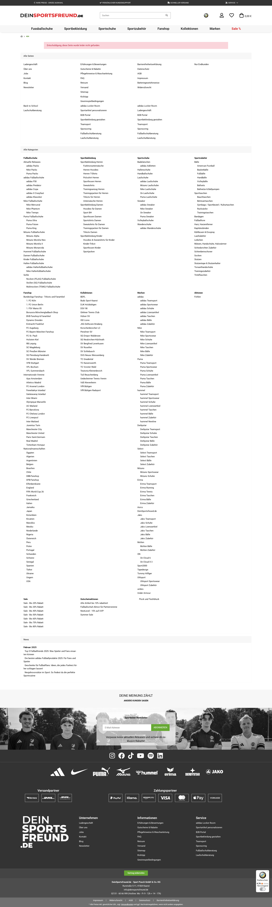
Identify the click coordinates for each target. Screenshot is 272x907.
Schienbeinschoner (203, 251)
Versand (84, 87)
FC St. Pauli (31, 336)
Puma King (31, 228)
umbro (140, 589)
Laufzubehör (200, 236)
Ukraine (30, 573)
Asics (140, 507)
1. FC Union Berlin (34, 304)
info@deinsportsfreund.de (136, 889)
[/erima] (170, 771)
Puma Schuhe (146, 371)
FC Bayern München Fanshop (40, 332)
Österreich (31, 538)
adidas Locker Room (90, 106)
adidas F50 (31, 181)
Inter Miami (31, 398)
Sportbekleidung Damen (91, 205)
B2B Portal (85, 115)
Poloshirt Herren (91, 177)
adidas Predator (33, 185)
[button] (232, 3)
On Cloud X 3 (146, 562)
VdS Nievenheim (88, 382)
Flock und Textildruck (149, 599)
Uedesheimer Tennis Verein (93, 378)
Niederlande (32, 530)
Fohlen (197, 297)
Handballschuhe (145, 173)
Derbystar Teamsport (150, 429)
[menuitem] (42, 28)
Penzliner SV (86, 332)
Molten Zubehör (147, 550)
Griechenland (32, 499)
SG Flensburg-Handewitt (37, 355)
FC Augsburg (32, 328)
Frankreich (31, 495)
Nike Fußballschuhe (33, 201)
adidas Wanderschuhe (150, 228)
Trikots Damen (90, 232)
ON (138, 554)
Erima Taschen (147, 495)
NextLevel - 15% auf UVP (92, 611)
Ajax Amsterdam (34, 378)
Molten (140, 542)
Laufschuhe (142, 177)
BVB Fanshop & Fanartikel (38, 316)
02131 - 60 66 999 (119, 893)
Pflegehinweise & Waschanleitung (96, 73)
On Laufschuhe (147, 193)
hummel (141, 390)
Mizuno (140, 468)
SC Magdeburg (33, 347)
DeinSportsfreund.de (147, 511)
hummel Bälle (146, 413)
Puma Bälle (145, 382)
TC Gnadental (86, 359)
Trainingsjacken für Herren (95, 193)
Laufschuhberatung (33, 110)
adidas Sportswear (149, 304)
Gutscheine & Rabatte (90, 69)
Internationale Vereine (34, 374)
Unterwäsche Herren (93, 201)
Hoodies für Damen (92, 209)
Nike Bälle (145, 351)
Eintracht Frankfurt (35, 324)
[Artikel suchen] (167, 15)
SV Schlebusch (87, 351)
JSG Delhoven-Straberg (91, 324)
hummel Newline (148, 421)
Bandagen (199, 216)
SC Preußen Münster (36, 351)
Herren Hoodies (90, 170)
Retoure (84, 83)
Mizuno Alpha (32, 236)
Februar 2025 (30, 647)
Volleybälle (202, 181)
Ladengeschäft (30, 64)
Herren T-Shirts (90, 173)
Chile (28, 472)
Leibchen (198, 240)
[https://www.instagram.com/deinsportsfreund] (112, 756)
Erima (140, 480)
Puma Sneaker (147, 216)
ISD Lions (85, 320)
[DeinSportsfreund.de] (52, 15)
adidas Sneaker (147, 205)
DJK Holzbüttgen (88, 304)
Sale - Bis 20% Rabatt (33, 603)
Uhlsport (141, 577)
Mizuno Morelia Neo (36, 240)
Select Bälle (145, 460)
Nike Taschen (146, 347)
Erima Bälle (145, 499)
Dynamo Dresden (34, 320)
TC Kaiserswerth (88, 363)
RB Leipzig (31, 343)
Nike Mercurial (33, 205)
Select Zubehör (147, 464)
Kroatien (30, 519)
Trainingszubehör (202, 271)
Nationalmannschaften (34, 448)
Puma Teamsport (148, 363)
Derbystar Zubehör (149, 445)
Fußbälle (201, 173)
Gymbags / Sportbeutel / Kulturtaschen (215, 205)
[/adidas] (57, 771)
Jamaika (30, 507)
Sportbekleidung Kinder (91, 236)
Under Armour (144, 593)
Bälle (196, 162)
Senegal (30, 562)
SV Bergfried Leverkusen (92, 343)
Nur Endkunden (201, 64)
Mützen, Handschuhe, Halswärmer (210, 244)
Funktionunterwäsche (93, 166)
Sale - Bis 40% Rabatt (33, 611)
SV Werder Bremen (35, 359)
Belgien (29, 464)
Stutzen (197, 259)
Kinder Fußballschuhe (34, 259)
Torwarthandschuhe (203, 267)
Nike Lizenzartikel (148, 343)
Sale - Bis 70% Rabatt (33, 622)
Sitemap (84, 92)
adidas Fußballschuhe (34, 177)
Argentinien (31, 460)
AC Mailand (31, 406)
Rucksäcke (202, 209)
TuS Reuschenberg (89, 374)
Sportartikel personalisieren (93, 110)
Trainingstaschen (205, 212)
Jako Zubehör (146, 538)
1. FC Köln (31, 300)
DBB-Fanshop (32, 476)
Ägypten (30, 452)
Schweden (31, 554)
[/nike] (79, 771)
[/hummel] (147, 772)
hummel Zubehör (148, 417)
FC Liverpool (32, 417)
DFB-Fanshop (32, 480)
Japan (29, 511)
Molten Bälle (146, 546)
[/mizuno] (123, 771)
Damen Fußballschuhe (34, 255)
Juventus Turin (33, 425)
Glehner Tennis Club (89, 312)
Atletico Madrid (33, 382)
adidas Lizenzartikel (149, 312)
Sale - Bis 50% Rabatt (33, 614)
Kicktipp (84, 96)
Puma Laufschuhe (148, 197)
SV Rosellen (86, 347)
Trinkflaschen (200, 275)
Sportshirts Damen (92, 220)
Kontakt (27, 78)
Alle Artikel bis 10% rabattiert (94, 603)
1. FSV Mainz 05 (34, 308)
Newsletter (29, 87)
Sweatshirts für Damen (94, 224)
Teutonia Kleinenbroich (91, 371)
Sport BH (87, 212)
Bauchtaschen (204, 197)
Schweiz (30, 558)
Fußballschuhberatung (90, 133)
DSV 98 (83, 308)
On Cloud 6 (145, 558)
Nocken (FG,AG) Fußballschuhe (41, 279)
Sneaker (141, 201)
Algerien (30, 456)
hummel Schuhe (147, 402)
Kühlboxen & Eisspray (204, 232)
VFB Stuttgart (32, 363)
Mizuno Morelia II (34, 244)
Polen (29, 546)
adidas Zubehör (147, 324)
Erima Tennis (146, 491)
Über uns (28, 69)
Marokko (30, 523)
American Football (206, 166)
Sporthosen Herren (92, 181)
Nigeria (29, 534)
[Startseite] (22, 36)
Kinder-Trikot (89, 244)
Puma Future (32, 224)
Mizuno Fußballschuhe (34, 232)
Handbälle (202, 177)
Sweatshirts (88, 185)
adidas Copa (32, 189)
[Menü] (267, 872)
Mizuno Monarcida (35, 247)
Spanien (30, 565)
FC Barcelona (32, 409)
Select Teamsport (148, 452)
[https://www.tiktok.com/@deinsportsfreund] (130, 756)
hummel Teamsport (149, 394)
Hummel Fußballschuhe (35, 251)
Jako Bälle (145, 534)
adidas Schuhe (147, 308)
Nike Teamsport (147, 332)
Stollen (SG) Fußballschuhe (39, 282)
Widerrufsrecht (144, 87)
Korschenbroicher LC (90, 328)
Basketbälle (202, 170)
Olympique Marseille (36, 402)
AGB (139, 73)
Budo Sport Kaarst (89, 300)
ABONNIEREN (160, 727)
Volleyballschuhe (145, 220)
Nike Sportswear (148, 336)
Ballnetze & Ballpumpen (208, 189)
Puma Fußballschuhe (33, 216)
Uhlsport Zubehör (148, 585)
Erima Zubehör (147, 503)
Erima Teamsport (148, 484)
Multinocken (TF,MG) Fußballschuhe (43, 286)
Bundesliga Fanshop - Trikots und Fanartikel (44, 297)
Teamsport (85, 124)
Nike (139, 328)
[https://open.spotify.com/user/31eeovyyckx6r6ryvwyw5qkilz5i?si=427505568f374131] (151, 756)
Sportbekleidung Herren (91, 162)
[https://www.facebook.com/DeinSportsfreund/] (121, 756)
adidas (140, 297)
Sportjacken (89, 251)
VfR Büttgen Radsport (90, 390)
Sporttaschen (200, 193)
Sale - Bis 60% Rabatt (33, 618)
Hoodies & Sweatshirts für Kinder (99, 240)
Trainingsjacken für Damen (96, 228)
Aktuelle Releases (32, 162)
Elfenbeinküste (33, 484)
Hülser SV (85, 316)
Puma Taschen (147, 378)
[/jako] (214, 771)
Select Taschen (147, 456)
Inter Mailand (32, 421)
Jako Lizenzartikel (148, 526)
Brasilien (30, 468)
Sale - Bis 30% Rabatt (33, 607)
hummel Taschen (148, 409)
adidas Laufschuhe (149, 181)
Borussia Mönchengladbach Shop (42, 312)
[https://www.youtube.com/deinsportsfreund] (140, 756)
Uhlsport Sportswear (150, 581)
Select (140, 448)
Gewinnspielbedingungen (92, 101)
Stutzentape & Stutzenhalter (207, 263)
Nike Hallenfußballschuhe (38, 271)
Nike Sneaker (146, 209)
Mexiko (29, 526)
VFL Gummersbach (35, 371)
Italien (29, 503)
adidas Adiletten (148, 166)
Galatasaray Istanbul (36, 394)
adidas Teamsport (148, 300)
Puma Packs (32, 173)
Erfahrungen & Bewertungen (93, 64)
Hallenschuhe (143, 170)
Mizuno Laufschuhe (149, 185)
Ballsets (201, 185)
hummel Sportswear (149, 398)
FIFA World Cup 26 (35, 491)
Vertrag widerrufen (136, 873)
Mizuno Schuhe (147, 476)
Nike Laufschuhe (148, 189)
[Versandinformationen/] (32, 798)
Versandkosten (127, 904)
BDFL (82, 297)
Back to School (31, 106)
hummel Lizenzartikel (150, 406)
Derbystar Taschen (149, 437)
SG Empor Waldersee (90, 336)
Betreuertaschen (205, 201)
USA (28, 581)
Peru (28, 542)
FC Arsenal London (35, 386)
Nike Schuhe (146, 339)
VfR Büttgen (86, 386)
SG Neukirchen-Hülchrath (92, 339)
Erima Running (147, 487)
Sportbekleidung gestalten (92, 119)
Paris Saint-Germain (35, 437)
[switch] (262, 889)
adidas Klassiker (34, 197)
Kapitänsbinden (201, 228)
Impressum (142, 78)
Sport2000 (142, 565)
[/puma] (101, 771)
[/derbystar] (192, 771)
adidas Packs (32, 166)
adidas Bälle (146, 320)
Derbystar (141, 425)
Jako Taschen (146, 530)
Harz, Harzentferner (203, 224)
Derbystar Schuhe (148, 433)
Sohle (26, 275)
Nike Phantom (33, 209)
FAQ (82, 78)
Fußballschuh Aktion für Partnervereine (98, 607)
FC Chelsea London (35, 413)
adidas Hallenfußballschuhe (39, 267)
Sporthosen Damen (92, 216)
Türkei (29, 569)
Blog (26, 83)
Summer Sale (86, 614)
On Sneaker (145, 212)
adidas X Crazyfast (35, 193)
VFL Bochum (32, 367)
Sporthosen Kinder (92, 247)
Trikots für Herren (91, 197)
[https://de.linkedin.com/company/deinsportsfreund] (160, 756)
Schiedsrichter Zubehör (205, 247)
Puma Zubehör (147, 386)
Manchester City (34, 429)
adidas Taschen (147, 316)
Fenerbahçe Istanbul (35, 390)
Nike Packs (31, 170)
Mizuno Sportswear (149, 472)
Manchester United (35, 433)
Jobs (26, 73)
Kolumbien (31, 515)
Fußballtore (199, 220)
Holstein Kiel (32, 339)
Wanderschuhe (144, 224)
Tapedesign (142, 569)
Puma (140, 359)
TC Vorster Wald (88, 367)
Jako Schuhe (146, 523)
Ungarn (29, 577)
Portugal (30, 550)
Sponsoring (85, 129)
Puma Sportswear (148, 367)
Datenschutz (143, 69)
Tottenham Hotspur (35, 445)
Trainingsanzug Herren (93, 189)
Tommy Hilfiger (144, 573)
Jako (139, 515)
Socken (197, 255)
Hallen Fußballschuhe (34, 263)
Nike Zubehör (146, 355)
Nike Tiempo (32, 212)
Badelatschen (143, 162)
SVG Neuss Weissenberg (92, 355)
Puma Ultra (31, 220)
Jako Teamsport (148, 519)
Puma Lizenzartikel (149, 374)
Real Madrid (32, 441)
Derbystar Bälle (147, 441)
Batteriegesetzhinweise (148, 83)
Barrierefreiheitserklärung (149, 64)
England (30, 487)
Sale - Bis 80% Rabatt (33, 626)
